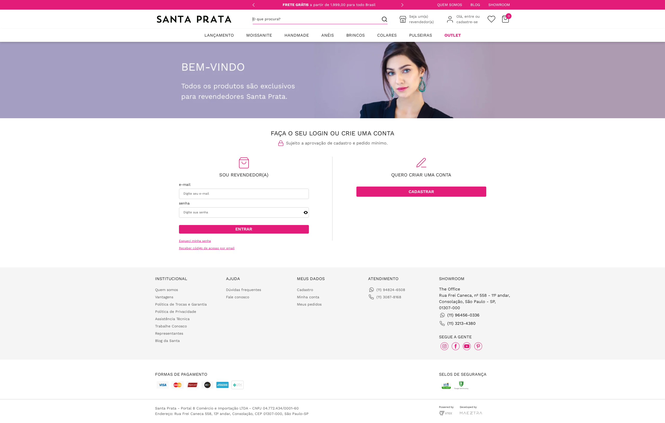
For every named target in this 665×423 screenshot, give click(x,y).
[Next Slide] (402, 5)
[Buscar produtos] (382, 19)
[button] (306, 212)
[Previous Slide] (253, 5)
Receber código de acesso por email (207, 248)
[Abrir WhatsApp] (652, 412)
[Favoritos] (491, 19)
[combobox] (320, 19)
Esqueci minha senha (195, 241)
